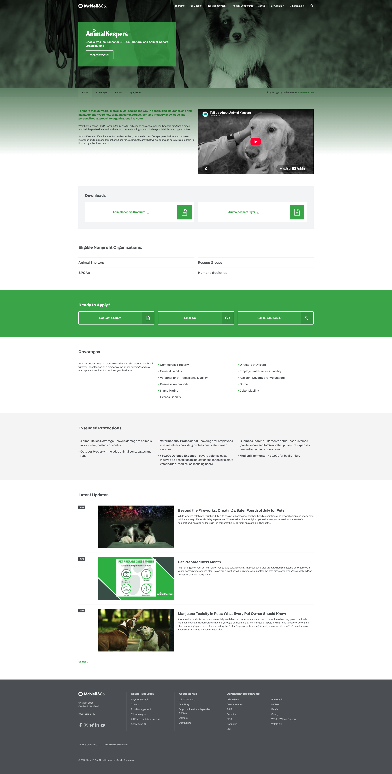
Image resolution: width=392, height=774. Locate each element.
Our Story (184, 704)
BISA (229, 719)
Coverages (101, 92)
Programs (179, 5)
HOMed (275, 704)
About (261, 5)
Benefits (231, 714)
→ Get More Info (305, 92)
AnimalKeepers (235, 704)
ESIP (229, 729)
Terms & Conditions (88, 745)
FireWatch (277, 699)
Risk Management (216, 5)
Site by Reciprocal (125, 760)
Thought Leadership (242, 5)
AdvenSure (233, 699)
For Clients (195, 5)
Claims (135, 704)
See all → (83, 661)
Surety (275, 714)
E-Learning (296, 6)
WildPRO (276, 724)
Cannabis (232, 724)
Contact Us (185, 722)
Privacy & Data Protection (116, 745)
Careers (183, 718)
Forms (118, 92)
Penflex (275, 709)
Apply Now (135, 92)
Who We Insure (187, 699)
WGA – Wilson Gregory (283, 719)
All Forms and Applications (145, 719)
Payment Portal (139, 699)
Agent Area (137, 724)
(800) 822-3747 (86, 713)
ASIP (229, 709)
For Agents (276, 6)
